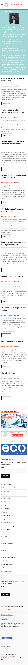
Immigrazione (6, 515)
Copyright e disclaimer (7, 618)
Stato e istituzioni (7, 564)
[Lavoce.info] (14, 4)
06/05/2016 (16, 281)
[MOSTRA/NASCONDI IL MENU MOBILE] (2, 5)
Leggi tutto (6, 103)
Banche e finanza (7, 484)
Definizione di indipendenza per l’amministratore (13, 176)
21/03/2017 (16, 117)
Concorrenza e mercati (9, 487)
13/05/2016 (16, 250)
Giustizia (5, 512)
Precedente (9, 404)
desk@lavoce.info (5, 609)
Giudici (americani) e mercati (12, 341)
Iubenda (3, 656)
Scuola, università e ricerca (9, 557)
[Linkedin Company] (11, 638)
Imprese (5, 519)
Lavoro (5, 536)
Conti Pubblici (6, 491)
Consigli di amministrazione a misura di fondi (12, 210)
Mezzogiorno (6, 540)
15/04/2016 (16, 315)
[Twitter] (5, 638)
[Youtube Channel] (14, 638)
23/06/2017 (16, 85)
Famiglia (5, 501)
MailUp (3, 654)
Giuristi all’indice (8, 373)
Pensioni (5, 547)
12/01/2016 (16, 378)
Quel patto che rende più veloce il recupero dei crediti (13, 243)
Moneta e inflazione (8, 543)
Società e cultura (7, 561)
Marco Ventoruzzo (6, 85)
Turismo (5, 567)
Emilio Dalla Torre (6, 657)
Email (2, 467)
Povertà (5, 550)
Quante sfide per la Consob (12, 276)
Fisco (4, 505)
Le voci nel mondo (6, 646)
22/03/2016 (16, 346)
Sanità (4, 554)
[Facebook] (3, 638)
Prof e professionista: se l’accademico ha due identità (12, 111)
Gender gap (6, 508)
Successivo (18, 404)
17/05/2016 (16, 216)
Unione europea (7, 571)
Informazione (6, 522)
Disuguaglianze (6, 494)
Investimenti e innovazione (9, 533)
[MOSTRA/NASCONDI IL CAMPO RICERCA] (26, 5)
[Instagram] (8, 638)
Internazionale (6, 529)
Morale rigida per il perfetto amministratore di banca (12, 142)
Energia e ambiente (8, 498)
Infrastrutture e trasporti (9, 526)
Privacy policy (5, 619)
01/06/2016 (16, 182)
